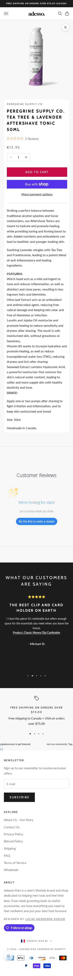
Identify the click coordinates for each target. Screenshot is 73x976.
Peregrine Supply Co (25, 104)
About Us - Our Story (18, 820)
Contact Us (11, 827)
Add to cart (37, 172)
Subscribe (19, 797)
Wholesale (11, 870)
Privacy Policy (13, 834)
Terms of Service (15, 862)
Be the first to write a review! (36, 521)
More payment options (37, 194)
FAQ (7, 855)
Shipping (10, 848)
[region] (36, 711)
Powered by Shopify (51, 949)
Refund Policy (13, 841)
